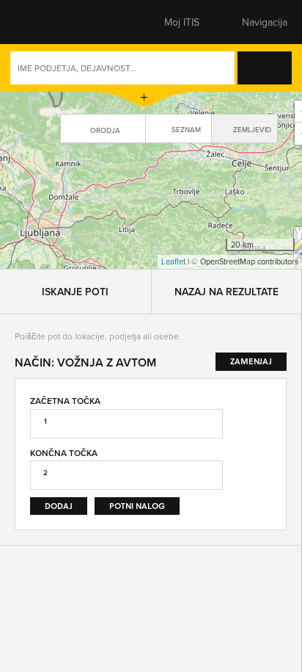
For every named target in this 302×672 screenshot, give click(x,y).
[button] (40, 22)
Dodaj (59, 328)
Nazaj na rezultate (226, 114)
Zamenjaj (260, 277)
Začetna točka (65, 223)
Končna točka (63, 276)
